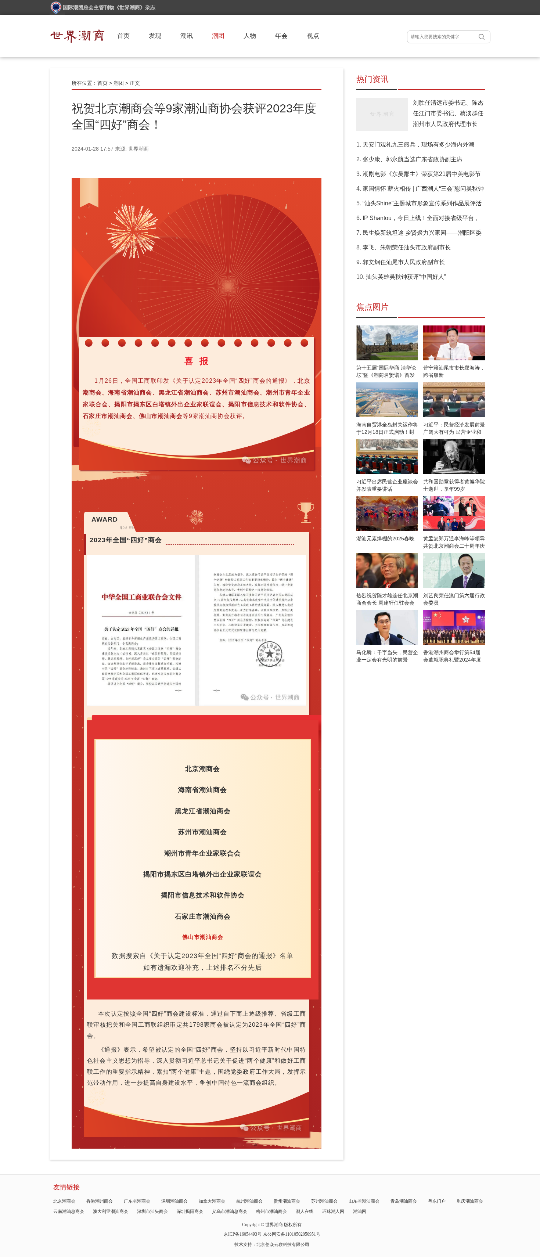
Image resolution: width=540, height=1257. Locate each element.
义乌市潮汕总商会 (229, 1211)
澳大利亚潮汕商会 (110, 1211)
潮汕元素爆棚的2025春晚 (385, 538)
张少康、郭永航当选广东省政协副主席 (412, 159)
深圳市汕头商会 (152, 1211)
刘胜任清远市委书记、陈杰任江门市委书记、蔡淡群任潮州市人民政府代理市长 (448, 113)
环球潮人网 (333, 1211)
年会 (281, 35)
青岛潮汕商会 (403, 1201)
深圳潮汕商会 (174, 1201)
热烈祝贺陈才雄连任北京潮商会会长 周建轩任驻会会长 (387, 603)
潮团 (218, 35)
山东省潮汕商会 (364, 1201)
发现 (155, 35)
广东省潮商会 (137, 1201)
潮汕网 (359, 1211)
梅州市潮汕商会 (271, 1211)
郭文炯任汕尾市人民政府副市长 (404, 262)
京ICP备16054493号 (243, 1234)
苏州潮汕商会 (324, 1201)
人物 (250, 35)
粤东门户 (437, 1201)
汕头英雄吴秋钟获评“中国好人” (406, 277)
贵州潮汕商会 (287, 1201)
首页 (123, 35)
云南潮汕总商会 (68, 1211)
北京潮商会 (64, 1201)
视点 (313, 35)
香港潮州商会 (99, 1201)
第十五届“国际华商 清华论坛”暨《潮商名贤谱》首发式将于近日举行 (386, 375)
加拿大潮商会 (212, 1201)
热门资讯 (372, 79)
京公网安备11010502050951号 (291, 1234)
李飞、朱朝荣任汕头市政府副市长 (407, 247)
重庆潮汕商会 (470, 1201)
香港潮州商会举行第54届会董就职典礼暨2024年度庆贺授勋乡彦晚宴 (452, 659)
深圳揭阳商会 (190, 1211)
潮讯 (186, 35)
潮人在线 (304, 1211)
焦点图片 (372, 306)
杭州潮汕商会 (249, 1201)
